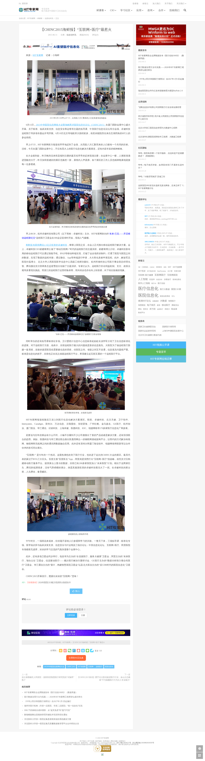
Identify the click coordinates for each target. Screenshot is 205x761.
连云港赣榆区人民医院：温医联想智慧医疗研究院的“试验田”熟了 (48, 678)
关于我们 (168, 4)
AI (139, 267)
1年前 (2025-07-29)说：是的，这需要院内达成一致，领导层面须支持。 (162, 234)
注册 (83, 615)
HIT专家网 (28, 10)
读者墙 (135, 4)
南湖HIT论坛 (144, 301)
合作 (160, 10)
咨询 (149, 10)
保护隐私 (98, 741)
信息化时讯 (49, 18)
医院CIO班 (176, 289)
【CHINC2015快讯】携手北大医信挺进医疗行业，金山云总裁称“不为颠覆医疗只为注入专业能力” (103, 678)
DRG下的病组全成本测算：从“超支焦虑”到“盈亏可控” (47, 710)
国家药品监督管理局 (147, 331)
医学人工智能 (144, 283)
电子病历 (151, 305)
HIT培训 (141, 271)
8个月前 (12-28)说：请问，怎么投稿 (156, 226)
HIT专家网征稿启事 (161, 358)
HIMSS (159, 267)
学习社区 (125, 10)
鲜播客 (100, 10)
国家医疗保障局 (169, 327)
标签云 (145, 4)
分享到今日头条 (76, 658)
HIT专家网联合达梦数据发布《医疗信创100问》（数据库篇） (50, 692)
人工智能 (143, 279)
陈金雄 (174, 309)
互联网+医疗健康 (145, 275)
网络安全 (175, 305)
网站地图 (114, 741)
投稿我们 (174, 10)
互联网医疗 (160, 275)
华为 (173, 296)
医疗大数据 (165, 289)
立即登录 (71, 615)
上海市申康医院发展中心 (173, 331)
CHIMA (145, 267)
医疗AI (153, 283)
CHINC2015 (71, 667)
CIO (112, 10)
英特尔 (145, 309)
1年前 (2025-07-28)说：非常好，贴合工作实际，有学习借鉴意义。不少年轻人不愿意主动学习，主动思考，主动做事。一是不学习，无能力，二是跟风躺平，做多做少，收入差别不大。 (164, 247)
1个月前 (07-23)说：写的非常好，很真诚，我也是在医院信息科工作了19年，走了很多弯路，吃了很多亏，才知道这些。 (164, 207)
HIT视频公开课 (161, 344)
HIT (169, 267)
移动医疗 (166, 305)
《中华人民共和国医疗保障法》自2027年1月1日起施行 (47, 701)
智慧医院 (141, 305)
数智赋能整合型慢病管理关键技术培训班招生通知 (45, 715)
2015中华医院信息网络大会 (54, 667)
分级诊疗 (167, 279)
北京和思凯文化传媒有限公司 (69, 743)
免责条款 (106, 741)
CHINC (152, 267)
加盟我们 (122, 741)
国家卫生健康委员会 (147, 327)
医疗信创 (161, 283)
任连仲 (152, 279)
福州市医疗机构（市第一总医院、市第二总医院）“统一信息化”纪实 (53, 706)
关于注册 (90, 741)
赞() (77, 591)
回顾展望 (155, 301)
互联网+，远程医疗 (95, 667)
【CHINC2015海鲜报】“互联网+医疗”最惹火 (76, 30)
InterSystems (161, 271)
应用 (138, 10)
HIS (165, 267)
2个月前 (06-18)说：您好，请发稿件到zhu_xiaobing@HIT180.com (161, 217)
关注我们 (180, 4)
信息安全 (159, 279)
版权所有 (84, 743)
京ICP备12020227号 (123, 743)
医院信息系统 (165, 296)
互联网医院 (172, 275)
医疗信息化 (148, 288)
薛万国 (152, 309)
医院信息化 (109, 667)
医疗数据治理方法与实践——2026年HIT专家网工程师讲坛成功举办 (53, 697)
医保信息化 (177, 279)
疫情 (158, 305)
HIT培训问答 (151, 271)
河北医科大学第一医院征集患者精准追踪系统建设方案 (47, 719)
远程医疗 (160, 309)
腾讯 (140, 309)
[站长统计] (102, 754)
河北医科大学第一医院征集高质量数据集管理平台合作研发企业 (51, 724)
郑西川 (167, 309)
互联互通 (177, 271)
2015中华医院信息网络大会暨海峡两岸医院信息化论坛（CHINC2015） (71, 125)
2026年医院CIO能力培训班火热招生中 (54, 582)
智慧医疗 (172, 301)
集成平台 (141, 313)
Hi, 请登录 (23, 4)
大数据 (163, 301)
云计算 (170, 271)
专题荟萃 (161, 351)
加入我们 (156, 4)
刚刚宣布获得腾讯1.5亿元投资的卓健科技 (46, 245)
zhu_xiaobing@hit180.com (106, 743)
